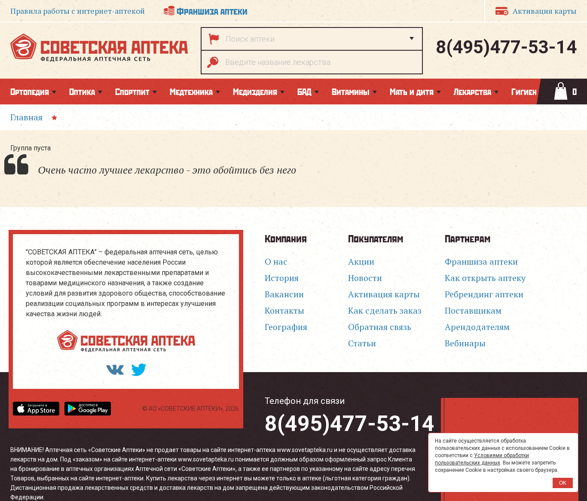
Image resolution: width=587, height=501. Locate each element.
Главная (26, 117)
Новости (365, 278)
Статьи (362, 343)
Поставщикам (473, 310)
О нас (276, 261)
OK (562, 483)
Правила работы (77, 11)
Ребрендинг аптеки (484, 294)
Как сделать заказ (385, 310)
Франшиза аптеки (212, 10)
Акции (361, 261)
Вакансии (284, 294)
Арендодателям (477, 327)
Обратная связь (379, 327)
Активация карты (545, 11)
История (282, 278)
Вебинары (465, 343)
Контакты (284, 310)
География (286, 327)
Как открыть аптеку (485, 278)
